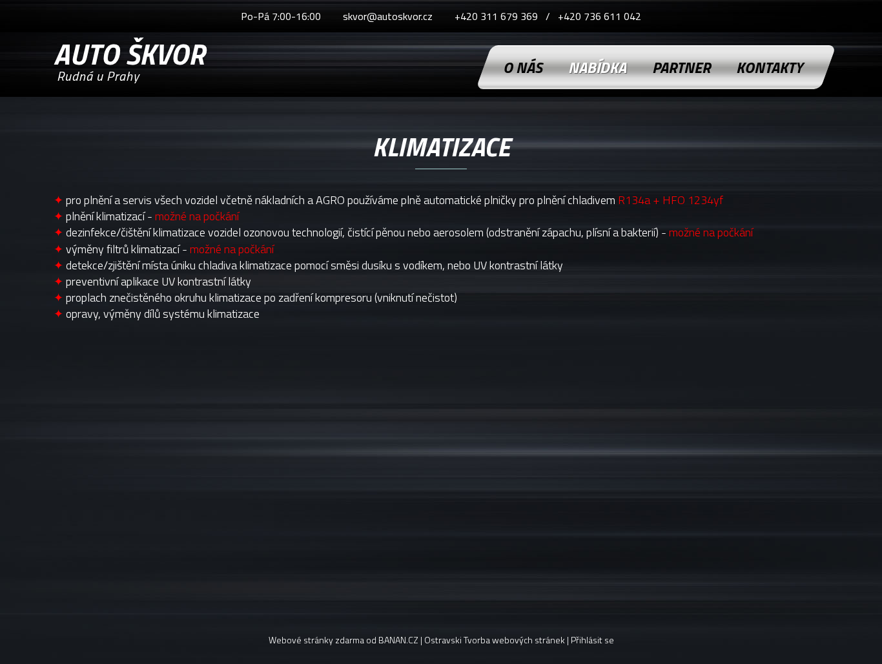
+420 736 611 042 (599, 16)
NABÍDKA (597, 67)
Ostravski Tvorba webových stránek (494, 640)
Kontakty (769, 67)
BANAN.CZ (398, 640)
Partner (681, 67)
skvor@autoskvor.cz (388, 16)
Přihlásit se (592, 640)
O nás (522, 67)
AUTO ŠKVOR (129, 50)
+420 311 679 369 (496, 16)
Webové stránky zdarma (316, 640)
